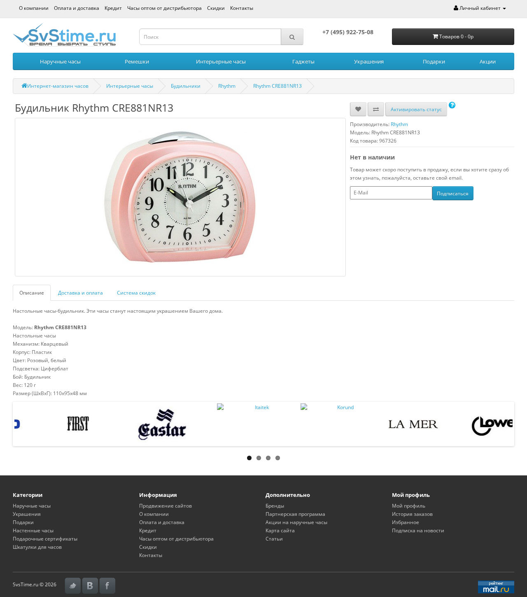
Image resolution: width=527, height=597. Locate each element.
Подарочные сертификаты (45, 538)
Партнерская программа (295, 513)
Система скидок (136, 292)
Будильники (186, 85)
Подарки (434, 61)
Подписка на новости (418, 530)
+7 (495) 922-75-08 (347, 32)
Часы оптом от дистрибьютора (164, 8)
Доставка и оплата (80, 292)
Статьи (274, 538)
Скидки (216, 8)
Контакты (241, 8)
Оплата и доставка (76, 8)
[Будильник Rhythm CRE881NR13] (180, 197)
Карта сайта (280, 530)
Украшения (369, 61)
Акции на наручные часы (296, 522)
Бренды (275, 505)
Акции (488, 61)
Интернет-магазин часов (58, 85)
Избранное (405, 522)
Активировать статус (416, 109)
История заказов (412, 513)
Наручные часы (60, 61)
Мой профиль (408, 505)
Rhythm (227, 85)
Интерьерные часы (221, 61)
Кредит (113, 8)
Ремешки (137, 61)
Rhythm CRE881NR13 (277, 85)
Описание (31, 292)
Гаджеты (303, 61)
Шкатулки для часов (37, 546)
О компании (34, 8)
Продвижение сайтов (165, 505)
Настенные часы (33, 530)
